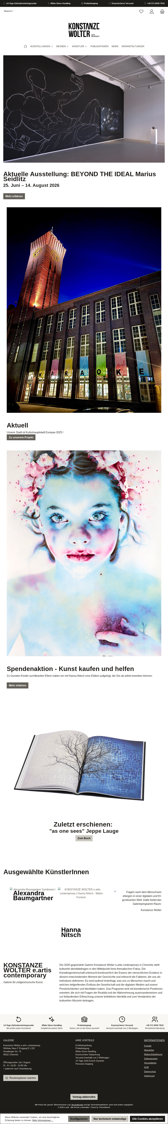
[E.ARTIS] (25, 46)
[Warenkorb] (161, 12)
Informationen (154, 1040)
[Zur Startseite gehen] (84, 30)
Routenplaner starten (22, 1077)
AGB (146, 1067)
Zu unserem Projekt (21, 437)
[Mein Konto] (151, 12)
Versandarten (150, 1063)
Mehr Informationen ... (42, 1120)
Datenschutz (150, 1071)
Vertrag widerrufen (84, 1096)
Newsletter (149, 1050)
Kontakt (147, 1046)
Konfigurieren (79, 1118)
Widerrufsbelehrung (153, 1054)
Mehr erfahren (14, 196)
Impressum (149, 1076)
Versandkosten (77, 1105)
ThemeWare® (104, 1107)
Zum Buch (84, 838)
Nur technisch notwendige (110, 1118)
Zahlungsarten (151, 1059)
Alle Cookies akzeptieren (147, 1118)
